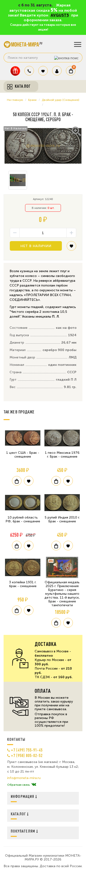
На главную (15, 100)
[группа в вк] (34, 784)
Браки (32, 100)
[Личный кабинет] (57, 71)
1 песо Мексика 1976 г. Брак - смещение (62, 455)
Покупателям (23, 831)
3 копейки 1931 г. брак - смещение (23, 584)
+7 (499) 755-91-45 (27, 749)
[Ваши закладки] (43, 71)
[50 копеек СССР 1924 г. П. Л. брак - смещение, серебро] (43, 146)
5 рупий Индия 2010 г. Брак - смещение (62, 519)
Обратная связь (18, 784)
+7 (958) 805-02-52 (27, 755)
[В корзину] (17, 481)
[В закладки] (71, 247)
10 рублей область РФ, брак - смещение (22, 519)
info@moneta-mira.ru (24, 778)
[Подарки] (15, 71)
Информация (23, 796)
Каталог (19, 813)
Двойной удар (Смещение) (60, 100)
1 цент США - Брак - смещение (22, 455)
